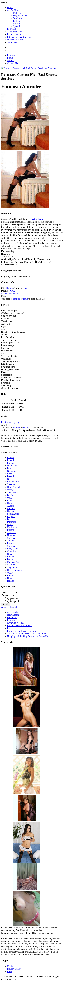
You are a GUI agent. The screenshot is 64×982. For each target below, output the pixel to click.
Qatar (9, 572)
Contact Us (12, 63)
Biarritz (33, 219)
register (16, 298)
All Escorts (12, 612)
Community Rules (15, 623)
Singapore (12, 567)
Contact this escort (9, 293)
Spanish (17, 26)
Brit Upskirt (12, 29)
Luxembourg (13, 481)
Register (11, 55)
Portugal (11, 463)
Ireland (10, 460)
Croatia (10, 554)
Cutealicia (17, 23)
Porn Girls (12, 617)
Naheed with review (16, 39)
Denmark (11, 522)
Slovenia (11, 538)
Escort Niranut (14, 34)
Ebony (10, 628)
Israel (9, 519)
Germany (11, 471)
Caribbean (12, 527)
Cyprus (10, 503)
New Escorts (13, 615)
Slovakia (11, 546)
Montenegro (13, 562)
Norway (11, 535)
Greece (10, 479)
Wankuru (17, 18)
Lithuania (11, 556)
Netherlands (12, 465)
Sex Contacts (13, 42)
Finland (10, 530)
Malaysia (11, 489)
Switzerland (12, 492)
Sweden (11, 484)
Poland (10, 476)
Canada (10, 511)
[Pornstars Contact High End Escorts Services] (28, 68)
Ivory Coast (12, 548)
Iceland (10, 580)
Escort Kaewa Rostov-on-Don (21, 631)
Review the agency (10, 422)
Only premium (11, 598)
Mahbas (17, 13)
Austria (10, 505)
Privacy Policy (14, 969)
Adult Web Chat (14, 31)
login (25, 298)
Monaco (11, 508)
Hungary (11, 578)
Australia (11, 532)
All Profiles (12, 10)
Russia (10, 500)
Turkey (10, 540)
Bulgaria (11, 516)
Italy (9, 468)
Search (10, 60)
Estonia (10, 543)
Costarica (11, 551)
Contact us (12, 966)
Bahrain (11, 559)
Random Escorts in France (19, 625)
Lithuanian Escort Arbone (19, 37)
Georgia (11, 564)
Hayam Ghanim (20, 15)
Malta (10, 524)
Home (10, 7)
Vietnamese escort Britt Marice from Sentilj (27, 633)
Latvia (10, 575)
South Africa (13, 514)
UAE (9, 497)
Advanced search (9, 607)
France (41, 219)
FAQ (9, 971)
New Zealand (13, 487)
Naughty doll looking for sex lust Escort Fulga (29, 636)
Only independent (13, 601)
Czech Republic (14, 570)
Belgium (11, 495)
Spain (10, 473)
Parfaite (16, 21)
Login (10, 58)
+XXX (11, 290)
